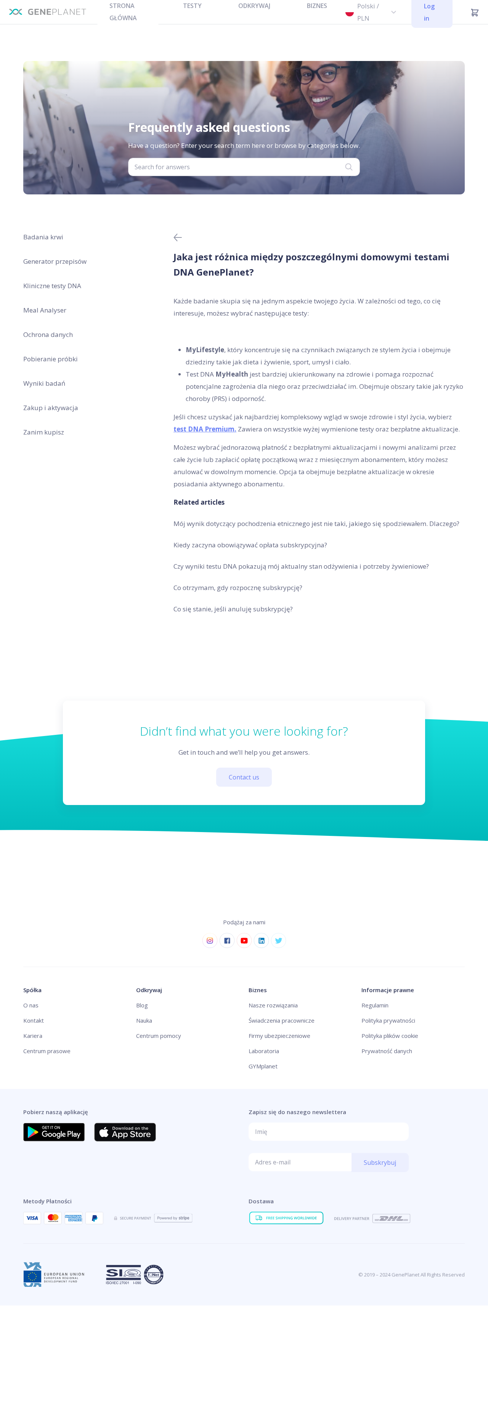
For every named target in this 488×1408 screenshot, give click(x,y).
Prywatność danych (386, 1051)
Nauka (144, 1020)
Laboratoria (264, 1051)
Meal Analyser (44, 310)
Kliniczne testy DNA (52, 285)
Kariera (32, 1035)
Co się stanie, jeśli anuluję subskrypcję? (233, 609)
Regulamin (374, 1005)
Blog (142, 1005)
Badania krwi (43, 237)
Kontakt (33, 1020)
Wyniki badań (44, 383)
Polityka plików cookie (389, 1035)
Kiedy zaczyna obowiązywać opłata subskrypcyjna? (250, 544)
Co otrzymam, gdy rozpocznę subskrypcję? (237, 587)
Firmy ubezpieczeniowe (279, 1035)
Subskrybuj (380, 1162)
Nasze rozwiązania (273, 1005)
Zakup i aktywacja (50, 407)
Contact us (244, 777)
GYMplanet (263, 1066)
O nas (31, 1005)
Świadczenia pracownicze (282, 1020)
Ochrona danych (48, 334)
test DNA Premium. (204, 429)
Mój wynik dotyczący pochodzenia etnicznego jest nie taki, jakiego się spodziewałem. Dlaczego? (316, 523)
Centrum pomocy (158, 1035)
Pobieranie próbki (50, 358)
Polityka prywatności (388, 1020)
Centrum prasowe (47, 1051)
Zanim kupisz (43, 432)
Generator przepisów (55, 261)
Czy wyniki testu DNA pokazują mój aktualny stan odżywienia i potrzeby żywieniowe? (301, 566)
